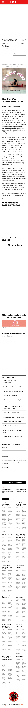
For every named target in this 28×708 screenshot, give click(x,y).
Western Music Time (11, 39)
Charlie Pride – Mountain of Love (13, 387)
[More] (24, 53)
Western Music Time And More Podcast (13, 335)
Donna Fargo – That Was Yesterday (13, 417)
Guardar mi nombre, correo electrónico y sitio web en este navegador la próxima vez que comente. (14, 461)
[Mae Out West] (14, 323)
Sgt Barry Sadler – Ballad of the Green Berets (7, 597)
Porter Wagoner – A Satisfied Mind (13, 391)
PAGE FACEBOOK (10, 203)
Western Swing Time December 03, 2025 (7, 491)
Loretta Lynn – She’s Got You (20, 596)
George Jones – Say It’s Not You (12, 436)
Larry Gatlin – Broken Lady (11, 413)
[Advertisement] (14, 19)
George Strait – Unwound (20, 566)
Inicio (3, 39)
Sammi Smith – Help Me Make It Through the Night (7, 504)
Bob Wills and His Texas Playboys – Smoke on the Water (13, 401)
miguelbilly (6, 48)
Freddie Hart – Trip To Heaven (12, 426)
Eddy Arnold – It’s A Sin (10, 395)
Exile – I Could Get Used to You (12, 421)
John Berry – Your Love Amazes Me (7, 535)
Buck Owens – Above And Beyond (19, 626)
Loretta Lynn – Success (20, 657)
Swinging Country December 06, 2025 (20, 490)
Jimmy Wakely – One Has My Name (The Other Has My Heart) (7, 658)
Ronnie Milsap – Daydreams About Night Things (7, 567)
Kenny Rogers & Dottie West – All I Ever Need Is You (21, 535)
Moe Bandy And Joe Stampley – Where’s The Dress (7, 626)
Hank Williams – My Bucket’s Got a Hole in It (21, 504)
